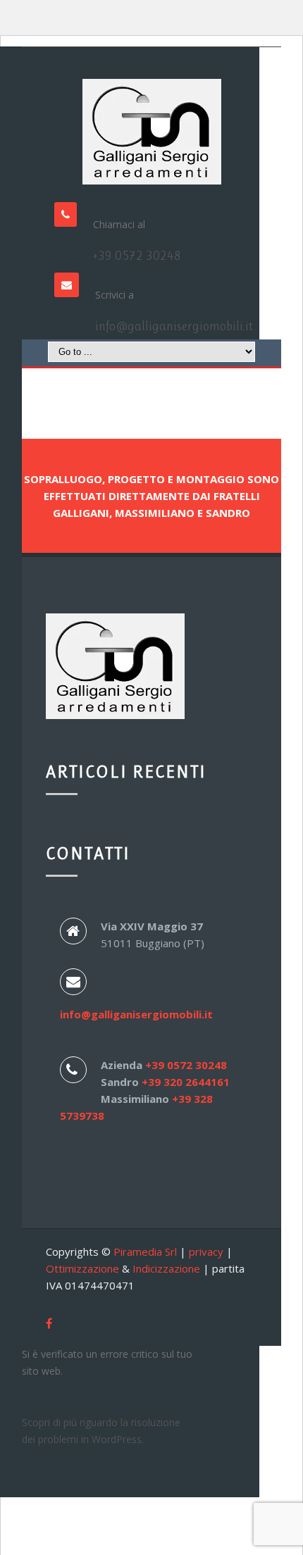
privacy (206, 1251)
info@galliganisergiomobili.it (174, 326)
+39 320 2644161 (186, 1082)
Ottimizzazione (82, 1268)
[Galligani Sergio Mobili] (151, 132)
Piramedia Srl (145, 1251)
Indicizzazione (166, 1268)
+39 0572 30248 (137, 256)
